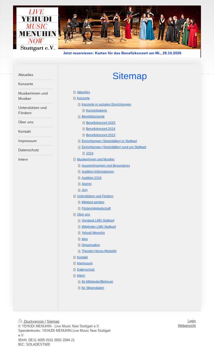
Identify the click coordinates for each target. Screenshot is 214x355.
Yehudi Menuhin (93, 232)
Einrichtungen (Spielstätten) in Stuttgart (109, 141)
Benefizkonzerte (93, 116)
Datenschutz (86, 269)
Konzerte (83, 98)
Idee (85, 239)
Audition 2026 (92, 177)
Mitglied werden (93, 202)
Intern (81, 275)
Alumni (87, 183)
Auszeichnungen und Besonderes (106, 165)
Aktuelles (83, 92)
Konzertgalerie (96, 110)
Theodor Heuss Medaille (99, 251)
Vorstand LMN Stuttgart (98, 220)
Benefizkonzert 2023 (100, 135)
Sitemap (53, 321)
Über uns (83, 214)
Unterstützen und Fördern (95, 196)
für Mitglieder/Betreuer (97, 281)
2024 (89, 153)
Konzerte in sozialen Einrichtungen (106, 104)
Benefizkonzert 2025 (100, 122)
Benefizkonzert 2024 (100, 128)
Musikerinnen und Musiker (96, 159)
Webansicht (187, 326)
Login (192, 321)
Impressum (85, 263)
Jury (85, 189)
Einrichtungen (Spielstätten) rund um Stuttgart (114, 147)
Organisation (91, 245)
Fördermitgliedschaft (96, 208)
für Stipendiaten (93, 287)
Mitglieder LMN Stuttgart (99, 226)
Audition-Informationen (98, 171)
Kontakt (82, 257)
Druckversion (34, 321)
